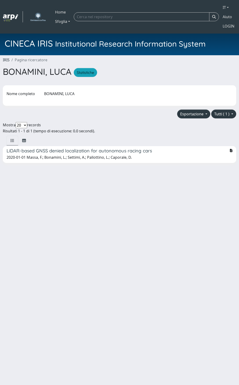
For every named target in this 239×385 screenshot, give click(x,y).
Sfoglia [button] (61, 21)
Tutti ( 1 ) (222, 114)
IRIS (6, 59)
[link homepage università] (38, 16)
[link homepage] (13, 16)
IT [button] (224, 7)
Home (60, 12)
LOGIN (228, 26)
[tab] (12, 140)
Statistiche (85, 72)
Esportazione (192, 114)
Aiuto (227, 16)
